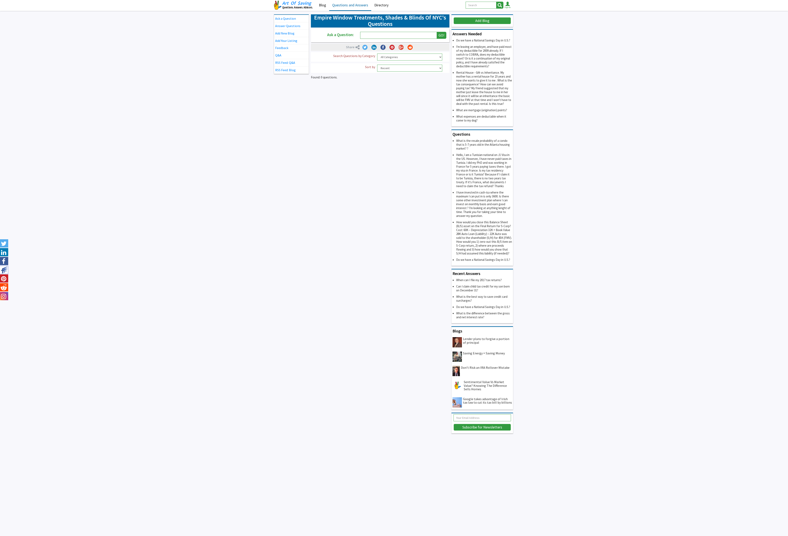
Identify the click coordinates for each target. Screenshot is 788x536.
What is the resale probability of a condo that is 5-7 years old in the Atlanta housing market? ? (483, 144)
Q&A (278, 55)
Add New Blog (284, 33)
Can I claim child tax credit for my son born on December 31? (483, 288)
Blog (322, 5)
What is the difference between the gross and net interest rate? (483, 315)
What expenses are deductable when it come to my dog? (481, 118)
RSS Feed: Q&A (285, 63)
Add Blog (482, 20)
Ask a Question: (340, 34)
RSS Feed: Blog (285, 70)
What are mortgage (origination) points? (481, 110)
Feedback (281, 48)
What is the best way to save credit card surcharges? (481, 298)
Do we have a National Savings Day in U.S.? (483, 40)
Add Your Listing (286, 41)
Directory (381, 5)
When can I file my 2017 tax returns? (479, 280)
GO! (441, 35)
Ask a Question (285, 18)
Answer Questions (287, 26)
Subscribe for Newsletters (482, 427)
